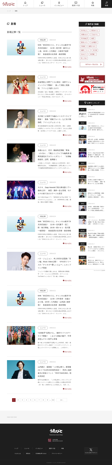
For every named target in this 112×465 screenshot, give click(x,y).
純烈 (92, 38)
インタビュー (39, 448)
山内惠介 (94, 42)
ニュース (26, 448)
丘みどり (84, 54)
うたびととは (17, 453)
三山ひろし (94, 34)
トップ (9, 11)
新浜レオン (84, 42)
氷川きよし (84, 30)
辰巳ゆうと (94, 30)
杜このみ (84, 58)
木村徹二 (93, 54)
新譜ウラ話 (52, 448)
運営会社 (28, 453)
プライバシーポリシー (57, 453)
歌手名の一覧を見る (92, 64)
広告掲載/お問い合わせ (41, 453)
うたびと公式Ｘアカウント (91, 452)
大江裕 (95, 50)
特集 (62, 448)
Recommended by (97, 270)
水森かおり (84, 34)
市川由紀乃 (84, 38)
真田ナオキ (92, 46)
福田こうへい (85, 50)
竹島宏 (83, 46)
